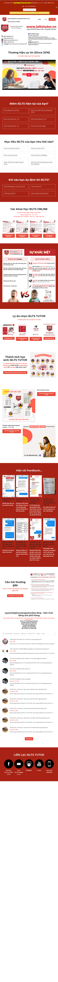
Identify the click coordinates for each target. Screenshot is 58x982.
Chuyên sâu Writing (29, 628)
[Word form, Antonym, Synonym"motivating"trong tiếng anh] (5, 732)
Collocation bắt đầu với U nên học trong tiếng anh (26, 642)
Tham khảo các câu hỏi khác (15, 598)
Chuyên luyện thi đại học (29, 625)
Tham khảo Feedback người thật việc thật (11, 433)
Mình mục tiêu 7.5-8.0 (10, 158)
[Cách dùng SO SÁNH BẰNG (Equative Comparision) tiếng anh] (5, 653)
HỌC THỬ (52, 19)
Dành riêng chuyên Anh (29, 626)
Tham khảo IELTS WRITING (8, 238)
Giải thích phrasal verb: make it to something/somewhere (28, 661)
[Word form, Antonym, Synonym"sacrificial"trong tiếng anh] (5, 703)
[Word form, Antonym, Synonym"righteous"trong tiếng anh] (5, 694)
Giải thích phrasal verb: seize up (20, 671)
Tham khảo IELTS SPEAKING (22, 238)
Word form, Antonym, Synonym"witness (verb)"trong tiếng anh (30, 720)
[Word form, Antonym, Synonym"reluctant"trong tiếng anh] (5, 713)
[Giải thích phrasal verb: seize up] (5, 673)
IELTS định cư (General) (29, 630)
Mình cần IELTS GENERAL (39, 158)
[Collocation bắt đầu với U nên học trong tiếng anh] (5, 644)
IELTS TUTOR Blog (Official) (29, 623)
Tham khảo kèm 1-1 (8, 341)
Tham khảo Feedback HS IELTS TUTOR (46, 396)
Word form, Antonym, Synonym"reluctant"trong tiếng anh (28, 711)
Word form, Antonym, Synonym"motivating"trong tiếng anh (29, 730)
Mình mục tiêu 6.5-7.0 (38, 151)
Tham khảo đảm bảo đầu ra (22, 341)
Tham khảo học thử (49, 341)
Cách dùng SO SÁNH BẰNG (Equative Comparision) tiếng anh (29, 651)
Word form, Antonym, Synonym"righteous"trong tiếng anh (28, 692)
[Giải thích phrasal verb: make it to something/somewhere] (5, 663)
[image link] (4, 19)
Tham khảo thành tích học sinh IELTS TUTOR (15, 375)
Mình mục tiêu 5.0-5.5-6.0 (12, 151)
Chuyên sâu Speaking (29, 629)
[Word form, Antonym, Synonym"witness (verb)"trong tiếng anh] (5, 722)
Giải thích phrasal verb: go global (20, 681)
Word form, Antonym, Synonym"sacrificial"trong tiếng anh (28, 701)
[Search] (45, 19)
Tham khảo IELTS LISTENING (49, 238)
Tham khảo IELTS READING (36, 238)
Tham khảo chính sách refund (36, 341)
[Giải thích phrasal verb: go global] (5, 683)
